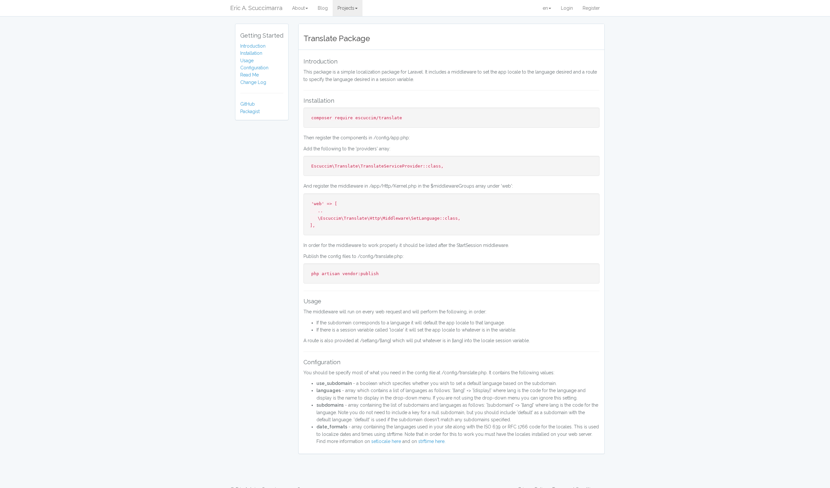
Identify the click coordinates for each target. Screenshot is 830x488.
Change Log (253, 82)
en (545, 8)
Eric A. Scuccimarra (256, 8)
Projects (346, 8)
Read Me (249, 74)
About (298, 8)
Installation (251, 53)
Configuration (254, 67)
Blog (323, 8)
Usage (247, 60)
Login (567, 8)
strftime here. (431, 441)
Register (591, 8)
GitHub (247, 104)
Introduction (253, 46)
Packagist (250, 111)
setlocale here (386, 441)
